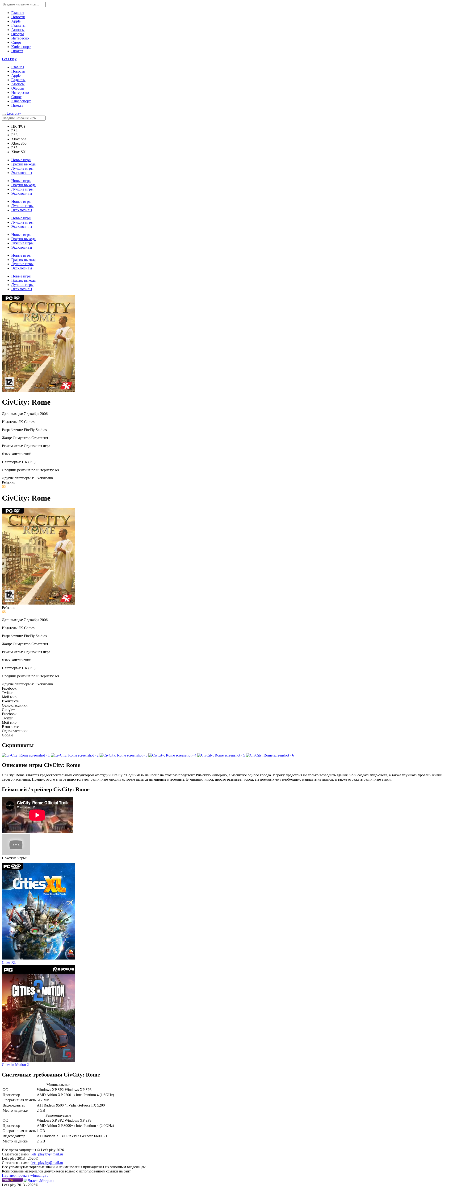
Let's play (14, 113)
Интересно (20, 38)
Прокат (17, 51)
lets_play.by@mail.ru (47, 1154)
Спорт (16, 42)
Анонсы (18, 30)
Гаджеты (18, 25)
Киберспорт (21, 47)
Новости (18, 17)
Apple (16, 21)
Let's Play (9, 59)
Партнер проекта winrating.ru (25, 1175)
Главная (17, 13)
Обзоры (17, 34)
